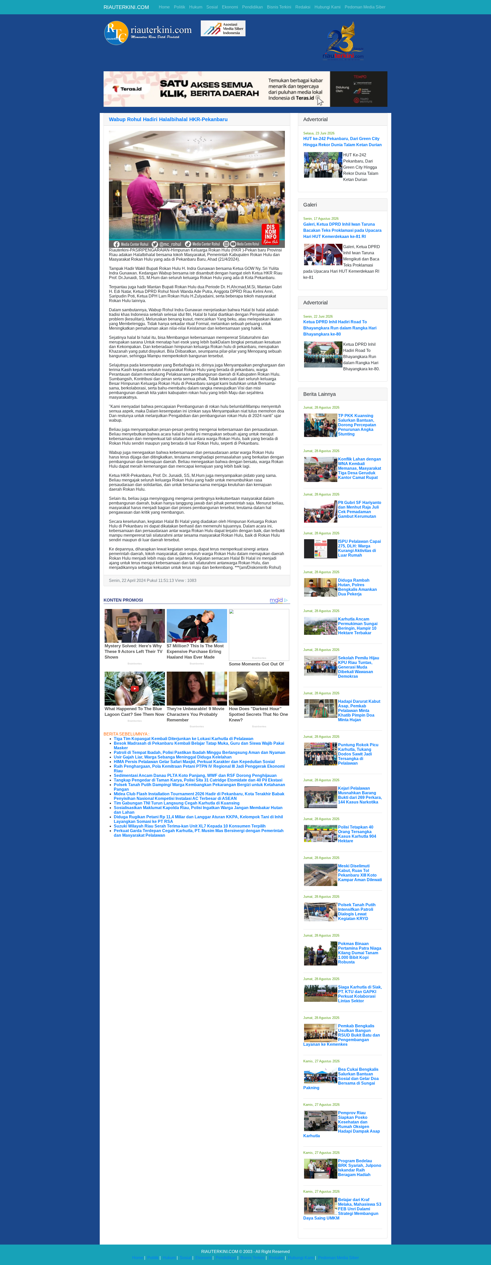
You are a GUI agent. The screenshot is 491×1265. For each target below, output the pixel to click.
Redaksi (302, 7)
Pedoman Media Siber (365, 7)
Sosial (212, 7)
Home (164, 7)
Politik (179, 7)
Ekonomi (230, 7)
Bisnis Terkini (279, 7)
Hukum (195, 7)
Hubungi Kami (328, 7)
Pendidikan (252, 7)
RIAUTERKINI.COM (126, 7)
